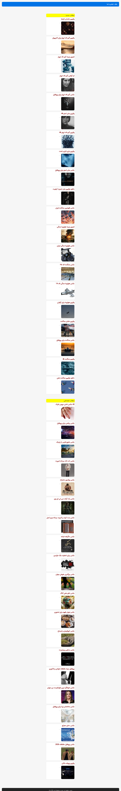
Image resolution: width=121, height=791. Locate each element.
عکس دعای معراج (68, 725)
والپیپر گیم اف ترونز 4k (66, 132)
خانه (115, 4)
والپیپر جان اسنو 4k (67, 113)
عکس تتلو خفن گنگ (67, 593)
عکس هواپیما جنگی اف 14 (65, 283)
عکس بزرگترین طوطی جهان (65, 574)
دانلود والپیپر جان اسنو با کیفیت (63, 189)
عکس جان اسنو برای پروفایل (64, 170)
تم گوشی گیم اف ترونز (67, 75)
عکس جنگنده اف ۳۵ (67, 264)
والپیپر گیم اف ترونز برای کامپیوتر (63, 38)
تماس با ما (110, 4)
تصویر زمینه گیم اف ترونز (66, 57)
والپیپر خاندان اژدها (67, 19)
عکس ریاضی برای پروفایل (65, 423)
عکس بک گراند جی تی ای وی (64, 499)
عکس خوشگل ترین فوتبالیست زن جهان (60, 687)
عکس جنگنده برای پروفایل (65, 340)
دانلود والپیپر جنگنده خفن (65, 378)
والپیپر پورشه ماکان (68, 763)
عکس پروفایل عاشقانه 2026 (64, 744)
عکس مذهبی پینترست (66, 650)
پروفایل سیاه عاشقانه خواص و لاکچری (61, 669)
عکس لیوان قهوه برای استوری (64, 612)
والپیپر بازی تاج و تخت (66, 151)
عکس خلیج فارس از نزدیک (65, 442)
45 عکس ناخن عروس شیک (65, 404)
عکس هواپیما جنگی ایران (65, 245)
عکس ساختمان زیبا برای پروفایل (63, 706)
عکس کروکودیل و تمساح (66, 631)
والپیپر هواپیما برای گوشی (65, 302)
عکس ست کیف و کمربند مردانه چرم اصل (60, 517)
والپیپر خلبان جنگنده (67, 321)
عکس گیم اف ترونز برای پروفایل (63, 94)
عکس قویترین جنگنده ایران (64, 208)
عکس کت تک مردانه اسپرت (64, 461)
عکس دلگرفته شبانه (67, 536)
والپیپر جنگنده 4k (68, 359)
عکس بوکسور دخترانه (67, 480)
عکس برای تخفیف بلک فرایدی (64, 555)
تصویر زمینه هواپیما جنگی (65, 227)
